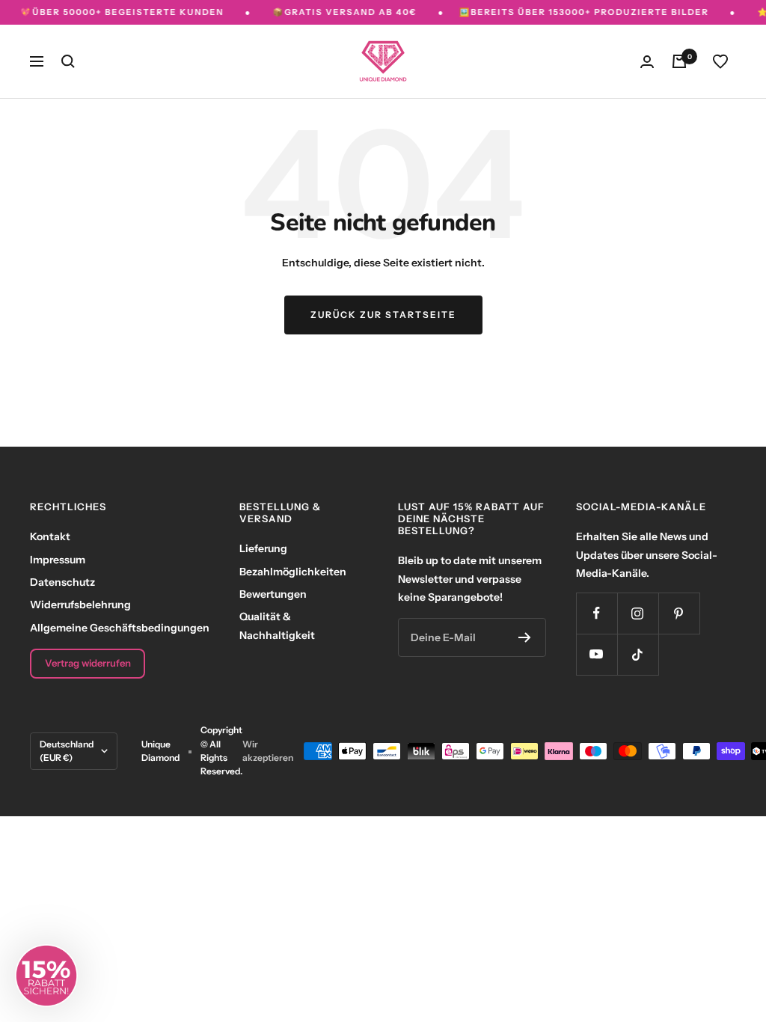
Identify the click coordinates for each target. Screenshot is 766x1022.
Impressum (57, 559)
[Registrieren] (524, 637)
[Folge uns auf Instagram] (637, 613)
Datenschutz (62, 582)
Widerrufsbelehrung (80, 604)
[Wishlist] (720, 61)
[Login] (647, 61)
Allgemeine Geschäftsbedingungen (119, 627)
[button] (46, 975)
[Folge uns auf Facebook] (596, 613)
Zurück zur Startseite (383, 314)
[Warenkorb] (679, 61)
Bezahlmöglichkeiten (292, 571)
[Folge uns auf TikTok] (637, 654)
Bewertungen (273, 594)
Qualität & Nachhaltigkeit (277, 625)
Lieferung (263, 548)
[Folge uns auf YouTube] (596, 654)
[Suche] (68, 61)
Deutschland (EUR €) (67, 750)
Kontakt (50, 536)
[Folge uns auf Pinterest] (678, 613)
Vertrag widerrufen (88, 663)
